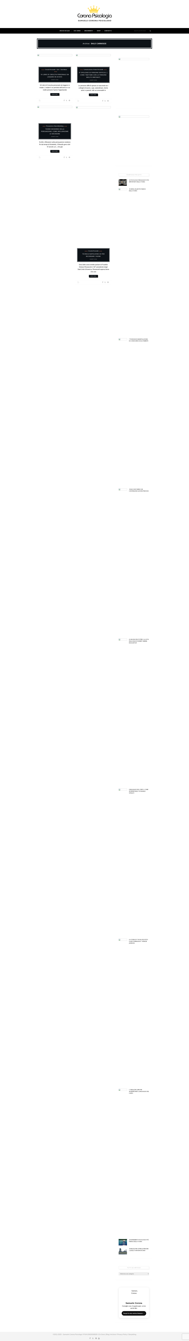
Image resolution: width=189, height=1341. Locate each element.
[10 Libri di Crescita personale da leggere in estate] (54, 63)
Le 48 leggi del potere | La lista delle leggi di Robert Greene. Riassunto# (139, 641)
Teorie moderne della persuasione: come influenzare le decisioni (54, 131)
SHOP (99, 30)
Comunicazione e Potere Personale (93, 69)
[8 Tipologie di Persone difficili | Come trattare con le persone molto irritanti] (93, 63)
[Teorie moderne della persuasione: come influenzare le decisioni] (54, 117)
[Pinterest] (96, 1338)
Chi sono (77, 30)
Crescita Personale (50, 69)
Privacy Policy (122, 1334)
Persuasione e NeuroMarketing (54, 126)
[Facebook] (90, 1338)
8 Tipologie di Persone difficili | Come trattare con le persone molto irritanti (93, 75)
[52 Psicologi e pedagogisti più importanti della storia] (123, 182)
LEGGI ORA (55, 94)
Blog (107, 1334)
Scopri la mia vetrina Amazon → (134, 1313)
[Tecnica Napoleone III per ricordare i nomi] (93, 180)
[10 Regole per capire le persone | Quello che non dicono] (123, 1251)
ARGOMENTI (88, 30)
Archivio (113, 1334)
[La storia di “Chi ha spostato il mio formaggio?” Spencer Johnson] (123, 1012)
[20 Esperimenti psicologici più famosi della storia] (123, 1242)
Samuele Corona (54, 79)
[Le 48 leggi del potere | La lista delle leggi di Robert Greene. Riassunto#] (123, 712)
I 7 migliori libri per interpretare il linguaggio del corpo (139, 1091)
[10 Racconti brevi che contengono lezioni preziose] (123, 562)
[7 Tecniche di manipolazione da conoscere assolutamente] (123, 412)
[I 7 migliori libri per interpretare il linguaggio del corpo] (123, 1162)
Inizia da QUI (65, 30)
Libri (58, 69)
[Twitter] (93, 1338)
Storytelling (132, 1334)
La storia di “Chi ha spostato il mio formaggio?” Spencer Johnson (138, 941)
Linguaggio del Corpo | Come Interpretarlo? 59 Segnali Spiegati (138, 791)
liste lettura (64, 69)
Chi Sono (101, 1334)
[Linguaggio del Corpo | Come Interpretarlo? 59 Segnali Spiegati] (123, 862)
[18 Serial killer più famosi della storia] (123, 262)
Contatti (108, 30)
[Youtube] (98, 1338)
